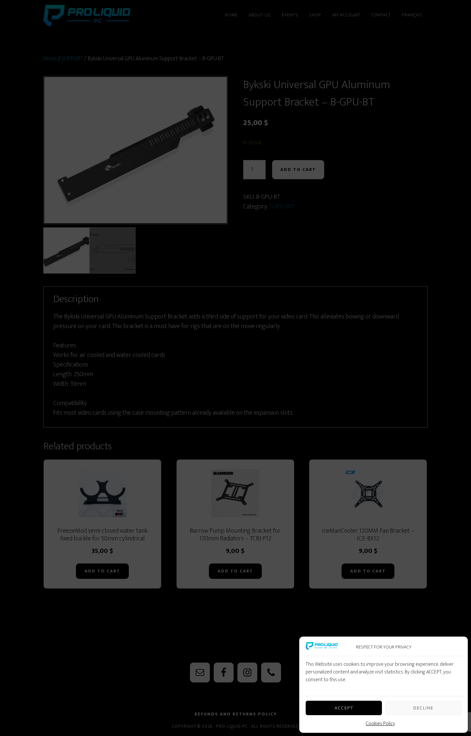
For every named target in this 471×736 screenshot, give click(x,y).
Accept (344, 708)
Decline (423, 708)
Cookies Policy (380, 723)
